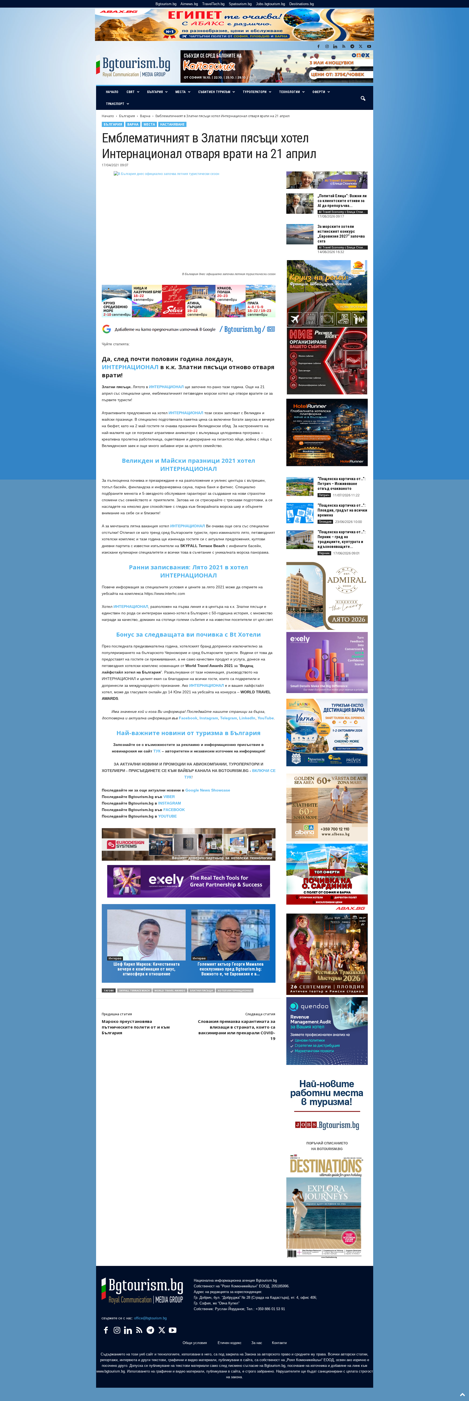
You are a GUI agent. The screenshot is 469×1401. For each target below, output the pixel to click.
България (155, 92)
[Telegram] (352, 47)
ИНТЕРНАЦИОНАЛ (130, 367)
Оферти (318, 92)
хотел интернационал (235, 990)
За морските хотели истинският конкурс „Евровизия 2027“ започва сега (341, 234)
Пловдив (325, 522)
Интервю (115, 958)
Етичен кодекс (230, 1343)
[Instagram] (327, 47)
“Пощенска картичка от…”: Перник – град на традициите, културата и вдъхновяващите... (342, 539)
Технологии (289, 92)
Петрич (324, 495)
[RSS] (344, 47)
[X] (360, 47)
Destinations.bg (301, 4)
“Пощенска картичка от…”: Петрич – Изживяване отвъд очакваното (342, 483)
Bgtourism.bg (166, 4)
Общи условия (195, 1343)
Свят (130, 92)
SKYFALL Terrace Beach (134, 990)
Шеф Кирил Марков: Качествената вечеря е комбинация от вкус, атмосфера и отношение (146, 969)
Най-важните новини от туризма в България (188, 733)
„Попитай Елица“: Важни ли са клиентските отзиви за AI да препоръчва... (342, 200)
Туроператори (255, 92)
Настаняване (172, 124)
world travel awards (169, 990)
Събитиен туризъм (214, 92)
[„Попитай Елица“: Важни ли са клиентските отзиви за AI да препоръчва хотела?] (299, 203)
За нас (256, 1343)
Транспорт (115, 104)
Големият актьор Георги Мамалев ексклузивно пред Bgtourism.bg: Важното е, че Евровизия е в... (231, 969)
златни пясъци (201, 990)
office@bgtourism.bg (150, 1318)
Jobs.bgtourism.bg (270, 4)
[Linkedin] (335, 47)
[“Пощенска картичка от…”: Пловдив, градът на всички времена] (299, 513)
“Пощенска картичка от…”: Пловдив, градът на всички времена (342, 510)
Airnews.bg (189, 4)
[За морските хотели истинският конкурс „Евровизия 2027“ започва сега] (299, 234)
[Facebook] (318, 47)
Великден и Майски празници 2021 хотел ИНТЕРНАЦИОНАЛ (188, 464)
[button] (363, 99)
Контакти (279, 1343)
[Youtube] (369, 47)
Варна (145, 116)
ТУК (157, 751)
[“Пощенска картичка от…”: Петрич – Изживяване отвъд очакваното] (299, 486)
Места (180, 92)
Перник (324, 553)
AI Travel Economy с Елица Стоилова (343, 212)
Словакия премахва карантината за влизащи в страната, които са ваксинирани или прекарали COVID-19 (236, 1030)
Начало (112, 92)
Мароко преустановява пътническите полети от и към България (136, 1027)
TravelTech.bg (213, 4)
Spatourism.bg (240, 4)
